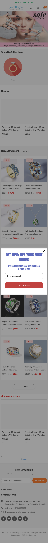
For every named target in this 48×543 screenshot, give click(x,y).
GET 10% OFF (24, 285)
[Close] (44, 251)
